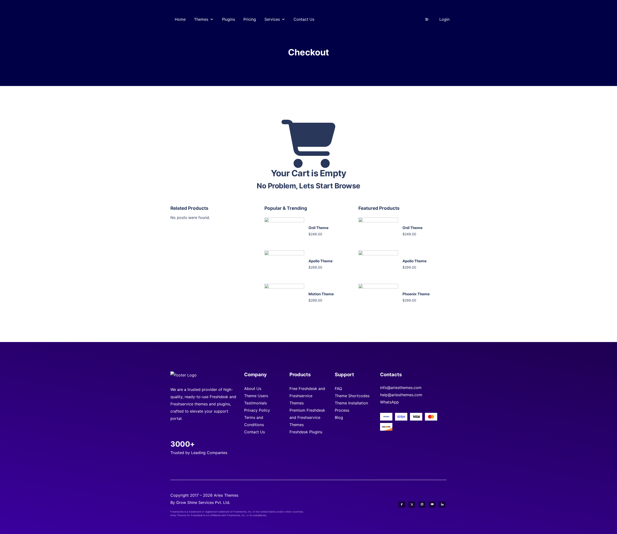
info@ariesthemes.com (401, 387)
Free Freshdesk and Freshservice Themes (307, 395)
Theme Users (256, 395)
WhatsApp (389, 402)
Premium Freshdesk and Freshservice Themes (307, 417)
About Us (252, 388)
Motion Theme (321, 294)
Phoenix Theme (416, 294)
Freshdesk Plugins (305, 431)
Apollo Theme (320, 261)
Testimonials (255, 403)
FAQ (338, 388)
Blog (339, 417)
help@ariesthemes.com (401, 394)
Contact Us (254, 431)
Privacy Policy (257, 410)
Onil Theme (318, 227)
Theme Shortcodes (352, 395)
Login (443, 19)
